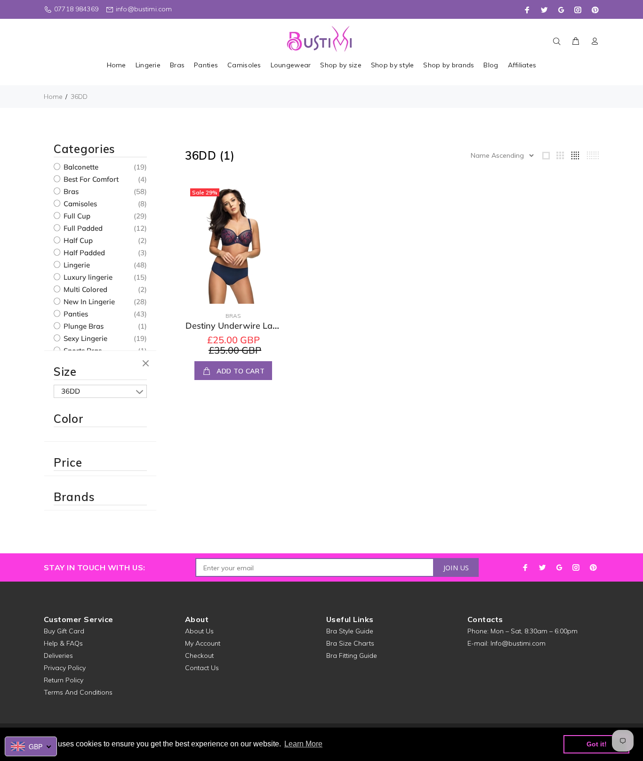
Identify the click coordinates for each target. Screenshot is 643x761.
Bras (70, 191)
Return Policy (63, 680)
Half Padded (83, 252)
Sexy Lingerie (84, 338)
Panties (75, 313)
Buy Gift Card (64, 631)
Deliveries (58, 655)
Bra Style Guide (349, 631)
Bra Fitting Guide (351, 655)
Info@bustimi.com (518, 643)
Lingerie (76, 264)
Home (53, 96)
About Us (199, 631)
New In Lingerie (88, 301)
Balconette (80, 166)
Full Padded (82, 228)
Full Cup (76, 215)
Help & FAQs (63, 643)
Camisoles (79, 203)
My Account (202, 643)
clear (147, 364)
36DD (79, 96)
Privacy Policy (65, 668)
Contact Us (202, 668)
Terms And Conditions (78, 692)
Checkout (199, 655)
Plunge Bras (83, 326)
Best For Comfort (90, 179)
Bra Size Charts (350, 643)
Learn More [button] (303, 744)
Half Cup (77, 240)
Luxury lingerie (87, 277)
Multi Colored (84, 289)
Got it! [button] (597, 744)
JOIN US (456, 567)
